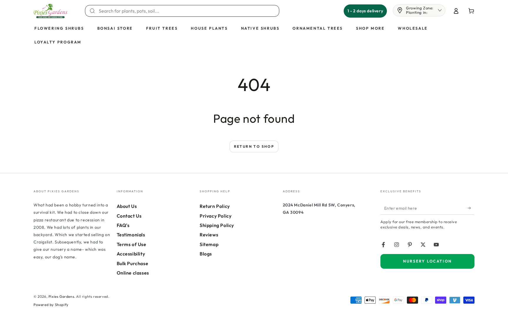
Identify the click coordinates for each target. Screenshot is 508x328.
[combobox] (185, 11)
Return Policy (215, 206)
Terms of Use (131, 244)
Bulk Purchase (132, 263)
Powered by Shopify (51, 304)
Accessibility (131, 254)
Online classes (133, 273)
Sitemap (209, 244)
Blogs (206, 254)
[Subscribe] (471, 207)
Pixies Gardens (61, 296)
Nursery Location (427, 261)
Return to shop (254, 146)
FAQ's (123, 225)
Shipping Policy (217, 225)
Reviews (209, 235)
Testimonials (131, 235)
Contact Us (129, 216)
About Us (127, 206)
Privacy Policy (215, 216)
